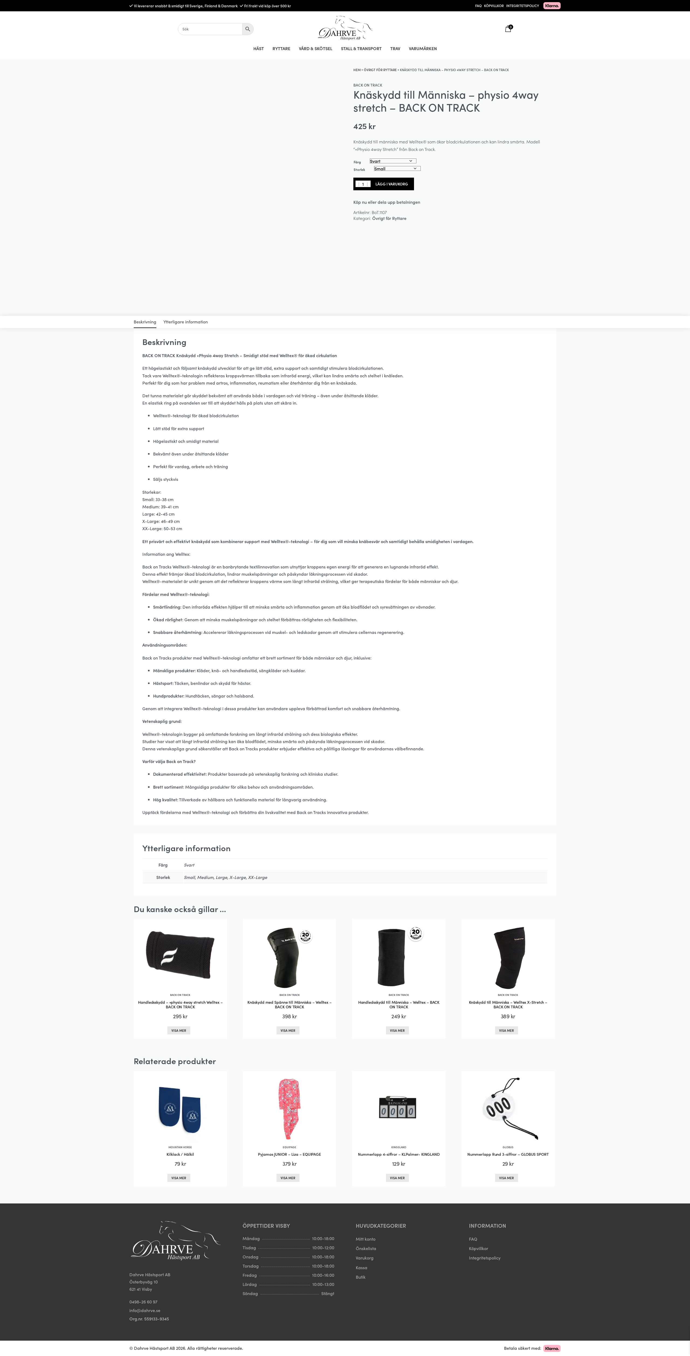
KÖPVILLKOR (494, 5)
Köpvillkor (478, 1248)
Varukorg (365, 1258)
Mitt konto (365, 1239)
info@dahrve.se (144, 1310)
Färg (357, 161)
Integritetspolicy (485, 1258)
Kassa (361, 1267)
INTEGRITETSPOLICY (522, 5)
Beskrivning (145, 322)
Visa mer (178, 1030)
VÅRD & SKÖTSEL (315, 48)
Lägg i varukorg (391, 184)
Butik (360, 1276)
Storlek (359, 169)
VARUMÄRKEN (423, 48)
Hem (357, 69)
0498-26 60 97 (143, 1302)
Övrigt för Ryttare (380, 69)
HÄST (258, 48)
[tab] (145, 322)
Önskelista (366, 1248)
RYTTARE (281, 48)
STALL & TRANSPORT (361, 48)
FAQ (478, 5)
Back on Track (367, 85)
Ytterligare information (185, 322)
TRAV (395, 48)
